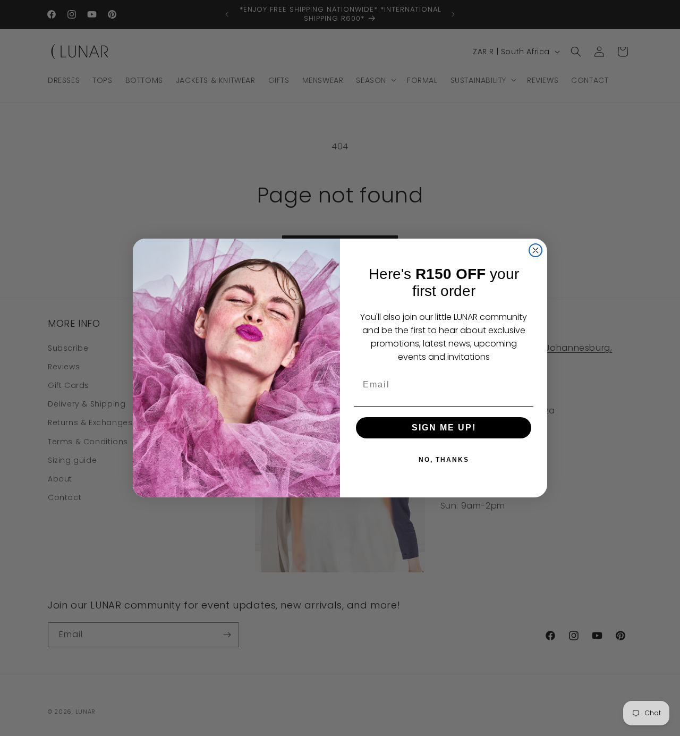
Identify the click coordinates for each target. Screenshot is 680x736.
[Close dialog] (535, 250)
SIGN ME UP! (444, 427)
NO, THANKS (444, 459)
